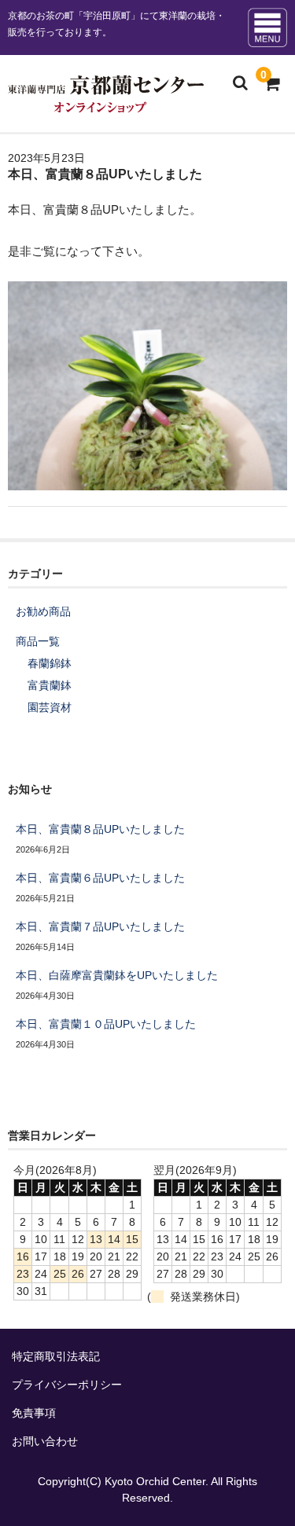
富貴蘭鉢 (50, 685)
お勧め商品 (43, 611)
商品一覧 (38, 641)
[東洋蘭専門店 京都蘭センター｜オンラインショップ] (106, 102)
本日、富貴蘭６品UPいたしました (100, 877)
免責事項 (34, 1413)
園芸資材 (50, 707)
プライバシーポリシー (67, 1384)
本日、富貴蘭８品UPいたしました (100, 829)
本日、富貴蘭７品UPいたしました (100, 926)
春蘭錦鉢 (50, 663)
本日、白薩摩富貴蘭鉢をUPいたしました (117, 975)
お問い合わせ (45, 1441)
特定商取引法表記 (56, 1356)
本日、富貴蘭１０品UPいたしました (106, 1024)
